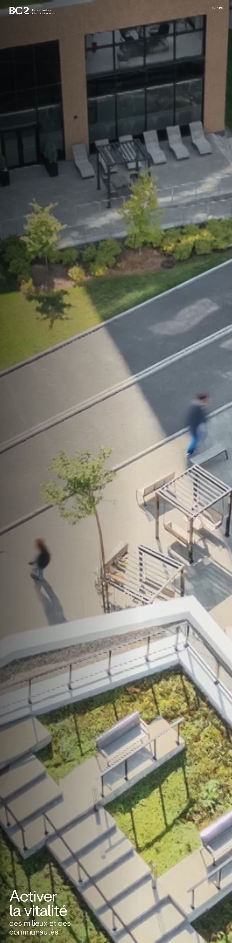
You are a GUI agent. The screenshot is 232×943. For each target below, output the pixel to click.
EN (214, 8)
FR (221, 8)
